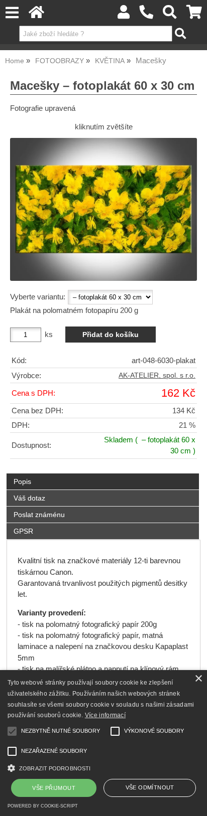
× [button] (198, 679)
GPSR (23, 531)
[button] (103, 767)
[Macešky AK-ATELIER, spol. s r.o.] (103, 209)
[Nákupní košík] (194, 15)
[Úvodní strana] (36, 15)
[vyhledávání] (170, 15)
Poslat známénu (39, 515)
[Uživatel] (124, 15)
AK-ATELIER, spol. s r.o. (157, 375)
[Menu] (12, 13)
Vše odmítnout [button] (150, 787)
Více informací (105, 715)
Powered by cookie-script (43, 805)
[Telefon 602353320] (146, 15)
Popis (22, 481)
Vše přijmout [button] (53, 788)
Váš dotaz (29, 498)
